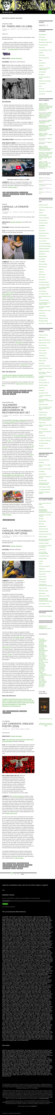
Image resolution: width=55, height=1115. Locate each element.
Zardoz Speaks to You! (44, 603)
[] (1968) (17, 946)
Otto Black (41, 642)
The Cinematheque (43, 429)
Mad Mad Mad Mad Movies (45, 246)
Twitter (40, 188)
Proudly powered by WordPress (15, 1113)
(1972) (26, 930)
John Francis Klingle (43, 662)
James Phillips (42, 669)
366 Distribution (42, 34)
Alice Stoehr (41, 677)
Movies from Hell (42, 266)
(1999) (7, 960)
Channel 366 (42, 55)
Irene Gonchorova (43, 655)
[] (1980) (45, 1052)
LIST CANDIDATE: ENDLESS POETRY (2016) (18, 725)
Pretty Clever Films (43, 412)
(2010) (43, 928)
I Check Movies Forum (44, 556)
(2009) (42, 919)
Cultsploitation (42, 225)
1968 (4, 192)
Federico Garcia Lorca (11, 813)
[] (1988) (28, 920)
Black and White (24, 192)
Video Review (42, 93)
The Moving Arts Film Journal (45, 438)
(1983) (42, 957)
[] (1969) (11, 942)
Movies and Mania (43, 264)
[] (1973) (24, 957)
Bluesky (40, 177)
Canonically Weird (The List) (45, 50)
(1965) (11, 1001)
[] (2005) (33, 986)
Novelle (40, 563)
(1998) (33, 943)
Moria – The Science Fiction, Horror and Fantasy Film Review (45, 408)
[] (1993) (11, 1004)
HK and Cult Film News (44, 238)
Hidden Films (42, 387)
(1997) (15, 934)
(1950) (35, 997)
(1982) (40, 960)
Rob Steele (41, 676)
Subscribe (5, 903)
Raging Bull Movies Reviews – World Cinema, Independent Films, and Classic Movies (45, 419)
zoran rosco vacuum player (45, 606)
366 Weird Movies (7, 12)
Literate (30, 390)
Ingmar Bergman (42, 474)
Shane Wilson (42, 685)
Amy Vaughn (42, 684)
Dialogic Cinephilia (43, 536)
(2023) (11, 1052)
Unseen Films (42, 313)
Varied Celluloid (42, 315)
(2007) (26, 992)
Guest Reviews (42, 62)
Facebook (41, 184)
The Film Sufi (42, 435)
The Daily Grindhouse (44, 282)
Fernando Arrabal (12, 49)
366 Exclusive (42, 37)
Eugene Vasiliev (42, 682)
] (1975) (7, 1064)
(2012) (43, 925)
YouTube (41, 192)
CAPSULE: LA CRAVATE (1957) (15, 208)
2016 (4, 863)
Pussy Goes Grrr (42, 576)
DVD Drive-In (42, 228)
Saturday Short (42, 83)
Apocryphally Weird (7, 23)
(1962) (35, 1027)
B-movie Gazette (42, 215)
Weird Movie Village (43, 320)
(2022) (27, 1056)
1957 (4, 390)
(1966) (42, 920)
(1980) (16, 921)
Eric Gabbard (42, 654)
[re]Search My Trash (43, 204)
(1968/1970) (43, 999)
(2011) (5, 979)
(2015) (11, 929)
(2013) (8, 943)
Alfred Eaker (41, 649)
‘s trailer (20, 435)
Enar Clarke (41, 644)
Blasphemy (5, 194)
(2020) (43, 1060)
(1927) (15, 990)
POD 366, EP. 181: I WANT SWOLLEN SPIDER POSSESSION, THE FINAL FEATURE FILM (45, 165)
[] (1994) (36, 936)
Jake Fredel (41, 653)
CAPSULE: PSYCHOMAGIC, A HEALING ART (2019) (17, 532)
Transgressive (6, 195)
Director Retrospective (44, 57)
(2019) (21, 1061)
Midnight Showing (43, 256)
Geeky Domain (42, 549)
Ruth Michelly (17, 392)
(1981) (22, 986)
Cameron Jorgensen (43, 659)
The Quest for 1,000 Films (45, 440)
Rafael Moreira (16, 729)
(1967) (30, 928)
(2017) (45, 991)
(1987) (16, 930)
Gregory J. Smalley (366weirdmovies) (21, 29)
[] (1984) (17, 982)
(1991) (39, 924)
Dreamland (41, 462)
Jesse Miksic (42, 667)
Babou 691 (41, 523)
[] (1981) (29, 1070)
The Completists (42, 581)
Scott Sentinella (42, 673)
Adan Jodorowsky (10, 739)
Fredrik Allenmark (43, 640)
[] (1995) (36, 937)
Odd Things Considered (44, 566)
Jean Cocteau (10, 292)
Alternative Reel (42, 521)
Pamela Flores (29, 739)
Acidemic (41, 212)
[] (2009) (39, 950)
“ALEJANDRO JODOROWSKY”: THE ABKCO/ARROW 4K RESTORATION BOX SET (16, 409)
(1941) (32, 966)
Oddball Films (42, 568)
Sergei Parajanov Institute (44, 486)
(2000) (10, 987)
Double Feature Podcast (44, 365)
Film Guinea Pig (42, 380)
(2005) (35, 961)
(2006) (13, 932)
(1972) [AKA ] (23, 1006)
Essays (40, 60)
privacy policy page (44, 1098)
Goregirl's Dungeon (43, 385)
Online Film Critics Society (45, 571)
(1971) (28, 916)
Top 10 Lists (41, 88)
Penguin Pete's (42, 574)
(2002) (37, 918)
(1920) (29, 934)
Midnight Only (42, 253)
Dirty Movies (41, 363)
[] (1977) (7, 970)
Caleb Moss (41, 668)
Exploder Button (42, 235)
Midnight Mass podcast (44, 251)
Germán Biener (42, 641)
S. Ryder (41, 672)
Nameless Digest (42, 558)
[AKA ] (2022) (13, 1050)
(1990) (13, 920)
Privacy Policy (5, 1113)
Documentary (23, 711)
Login (3, 890)
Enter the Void (42, 230)
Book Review (42, 47)
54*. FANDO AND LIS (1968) (17, 26)
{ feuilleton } (41, 507)
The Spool (41, 445)
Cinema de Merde (43, 353)
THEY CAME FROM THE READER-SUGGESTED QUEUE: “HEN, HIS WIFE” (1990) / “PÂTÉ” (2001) (45, 156)
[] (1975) (12, 925)
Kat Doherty (41, 648)
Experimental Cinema (44, 233)
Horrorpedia (41, 390)
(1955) (9, 995)
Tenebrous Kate (42, 579)
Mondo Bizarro (42, 259)
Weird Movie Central (43, 318)
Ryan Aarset (41, 639)
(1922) (10, 996)
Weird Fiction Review (43, 590)
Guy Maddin (41, 471)
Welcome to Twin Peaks (44, 596)
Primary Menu (53, 12)
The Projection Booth (43, 293)
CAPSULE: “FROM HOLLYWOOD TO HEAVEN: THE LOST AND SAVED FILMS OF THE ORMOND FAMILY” (45, 115)
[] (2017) (31, 1015)
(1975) (36, 929)
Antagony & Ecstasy (43, 335)
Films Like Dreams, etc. (44, 382)
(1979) (14, 1000)
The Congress (19, 1055)
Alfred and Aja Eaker (43, 650)
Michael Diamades (43, 646)
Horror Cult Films (43, 241)
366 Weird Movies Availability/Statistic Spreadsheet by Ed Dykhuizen (45, 511)
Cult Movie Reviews (43, 222)
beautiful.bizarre (42, 526)
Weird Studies (42, 593)
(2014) (14, 947)
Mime (4, 392)
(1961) (26, 925)
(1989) (17, 941)
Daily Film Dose (42, 360)
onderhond (41, 271)
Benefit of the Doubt (43, 529)
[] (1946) (13, 927)
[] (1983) (38, 932)
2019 (4, 711)
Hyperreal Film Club (43, 392)
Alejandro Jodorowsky (16, 58)
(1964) (26, 950)
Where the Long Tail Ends (44, 448)
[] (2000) (18, 985)
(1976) (14, 988)
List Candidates (6, 721)
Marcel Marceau (6, 294)
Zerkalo (4, 1064)
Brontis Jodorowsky (20, 739)
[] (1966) (44, 942)
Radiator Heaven (42, 414)
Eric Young (41, 686)
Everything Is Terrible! (44, 543)
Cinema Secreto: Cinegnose (45, 616)
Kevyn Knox (41, 663)
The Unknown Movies (44, 300)
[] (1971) (16, 1033)
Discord (40, 180)
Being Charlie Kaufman (44, 459)
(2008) (43, 933)
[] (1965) (21, 956)
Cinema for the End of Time (45, 534)
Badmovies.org (42, 337)
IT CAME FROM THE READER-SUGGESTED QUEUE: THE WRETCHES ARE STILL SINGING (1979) (45, 128)
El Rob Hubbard (42, 657)
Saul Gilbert (25, 392)
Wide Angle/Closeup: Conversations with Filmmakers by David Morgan (45, 600)
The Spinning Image (43, 443)
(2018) (27, 987)
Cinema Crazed (42, 350)
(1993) (46, 923)
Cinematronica (42, 355)
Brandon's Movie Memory (44, 340)
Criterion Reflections (43, 358)
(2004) (5, 916)
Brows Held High (42, 345)
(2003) (40, 941)
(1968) (40, 916)
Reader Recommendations (45, 81)
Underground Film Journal (45, 310)
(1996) (21, 1001)
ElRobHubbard (42, 125)
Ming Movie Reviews (43, 404)
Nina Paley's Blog (43, 480)
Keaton (4, 297)
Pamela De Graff (42, 645)
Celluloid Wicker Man (43, 531)
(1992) (32, 923)
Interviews (41, 65)
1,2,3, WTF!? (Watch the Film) (45, 207)
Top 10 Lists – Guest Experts (45, 91)
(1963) (20, 916)
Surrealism (29, 194)
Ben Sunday (41, 678)
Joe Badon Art (33, 1106)
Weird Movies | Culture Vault (45, 323)
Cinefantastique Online (44, 347)
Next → (23, 874)
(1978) (16, 972)
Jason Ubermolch (43, 681)
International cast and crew (10, 866)
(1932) (49, 960)
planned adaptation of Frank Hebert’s (13, 475)
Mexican (22, 194)
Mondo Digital (42, 261)
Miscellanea (10, 402)
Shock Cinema (42, 277)
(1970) (12, 936)
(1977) (13, 916)
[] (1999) (8, 924)
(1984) (30, 939)
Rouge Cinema (42, 422)
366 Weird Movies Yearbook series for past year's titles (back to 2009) (46, 724)
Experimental (23, 390)
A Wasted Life (42, 210)
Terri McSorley (42, 664)
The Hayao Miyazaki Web (44, 489)
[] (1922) (28, 965)
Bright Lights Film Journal (44, 342)
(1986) (26, 932)
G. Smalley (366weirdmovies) (45, 675)
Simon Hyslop (42, 658)
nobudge (41, 561)
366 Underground (43, 39)
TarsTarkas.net (42, 279)
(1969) (31, 927)
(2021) (42, 1063)
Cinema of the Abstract (44, 217)
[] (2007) (23, 1039)
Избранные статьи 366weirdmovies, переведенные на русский (45, 627)
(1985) (31, 919)
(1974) (35, 959)
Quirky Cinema (42, 274)
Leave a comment (26, 729)
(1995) (10, 945)
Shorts (40, 86)
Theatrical (13, 394)
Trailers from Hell (43, 588)
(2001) (38, 921)
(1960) (31, 1023)
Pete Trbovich (42, 680)
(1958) (36, 1032)
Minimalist (9, 392)
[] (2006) (20, 973)
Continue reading (13, 187)
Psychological (6, 712)
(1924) (34, 983)
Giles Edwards (42, 651)
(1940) (9, 957)
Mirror (48, 1063)
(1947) (44, 1055)
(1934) (26, 929)
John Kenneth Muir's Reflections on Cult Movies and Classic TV (46, 401)
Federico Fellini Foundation (45, 468)
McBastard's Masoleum (44, 248)
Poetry (13, 868)
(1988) (20, 945)
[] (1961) (37, 981)
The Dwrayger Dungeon (44, 284)
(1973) (26, 921)
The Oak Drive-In (43, 291)
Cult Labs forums (43, 220)
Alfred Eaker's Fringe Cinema (45, 42)
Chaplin (11, 297)
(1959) (43, 1009)
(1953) (39, 1005)
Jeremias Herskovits (7, 741)
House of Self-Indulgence (44, 243)
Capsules (4, 204)
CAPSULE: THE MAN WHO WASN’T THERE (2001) (45, 122)
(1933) (22, 1040)
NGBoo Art (41, 269)
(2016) (11, 986)
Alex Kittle (41, 518)
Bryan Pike (41, 671)
